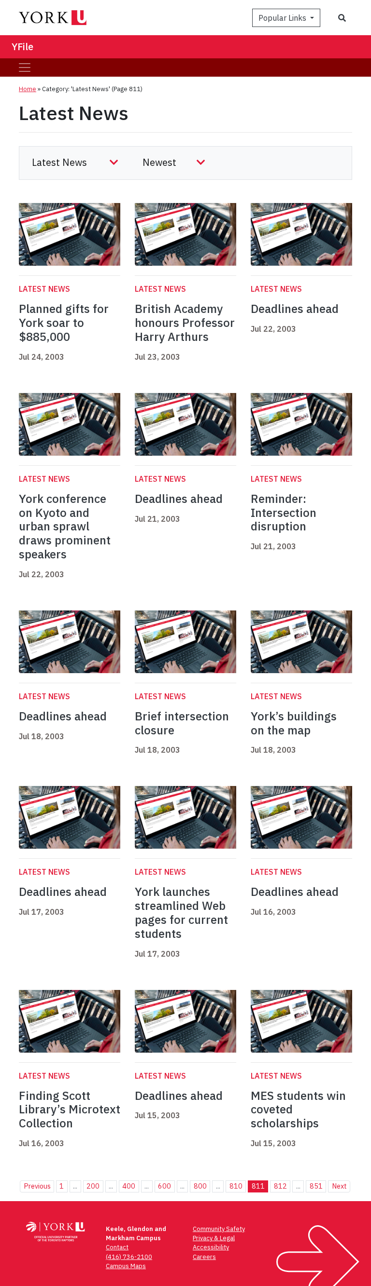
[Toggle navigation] (25, 67)
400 (128, 1186)
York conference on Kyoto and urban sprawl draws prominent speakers (65, 526)
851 (316, 1186)
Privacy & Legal (214, 1238)
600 (164, 1186)
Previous (37, 1186)
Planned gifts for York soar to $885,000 (64, 322)
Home (27, 89)
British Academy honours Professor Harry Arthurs (185, 322)
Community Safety (219, 1229)
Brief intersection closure (182, 723)
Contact (117, 1247)
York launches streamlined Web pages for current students (181, 912)
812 (280, 1186)
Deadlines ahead (295, 308)
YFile (22, 46)
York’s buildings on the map (294, 723)
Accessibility (211, 1247)
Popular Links (283, 18)
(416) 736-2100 (129, 1257)
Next (339, 1186)
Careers (204, 1257)
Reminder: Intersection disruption (283, 512)
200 (93, 1186)
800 (200, 1186)
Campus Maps (126, 1266)
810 (236, 1186)
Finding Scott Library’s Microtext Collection (69, 1109)
